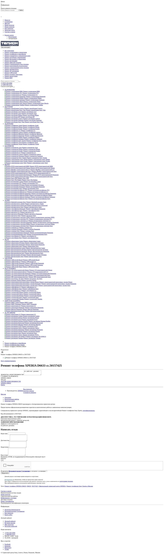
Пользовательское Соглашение (14, 511)
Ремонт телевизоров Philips (33, 98)
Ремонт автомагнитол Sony (33, 207)
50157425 (35, 486)
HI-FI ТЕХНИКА (10, 268)
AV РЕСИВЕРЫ (10, 312)
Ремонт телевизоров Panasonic (36, 96)
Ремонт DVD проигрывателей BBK (41, 166)
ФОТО (7, 239)
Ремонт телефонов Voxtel (31, 144)
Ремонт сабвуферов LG (28, 287)
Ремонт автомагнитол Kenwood (37, 205)
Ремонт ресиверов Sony (29, 333)
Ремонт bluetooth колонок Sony (36, 202)
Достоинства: (5, 440)
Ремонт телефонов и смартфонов (15, 54)
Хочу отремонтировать (8, 361)
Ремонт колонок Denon (28, 280)
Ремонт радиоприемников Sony (37, 234)
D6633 (29, 486)
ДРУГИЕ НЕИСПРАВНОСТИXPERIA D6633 (11, 382)
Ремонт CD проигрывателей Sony (39, 275)
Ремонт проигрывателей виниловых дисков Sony (54, 285)
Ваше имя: (4, 433)
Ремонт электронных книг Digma (39, 159)
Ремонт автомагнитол (12, 69)
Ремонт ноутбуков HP (27, 117)
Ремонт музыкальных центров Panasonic (46, 222)
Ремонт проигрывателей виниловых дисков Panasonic (58, 284)
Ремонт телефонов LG (28, 130)
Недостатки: (5, 447)
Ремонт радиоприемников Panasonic (41, 232)
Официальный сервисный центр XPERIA (52, 486)
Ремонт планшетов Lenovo (32, 154)
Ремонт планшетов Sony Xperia (37, 158)
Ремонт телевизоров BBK (31, 91)
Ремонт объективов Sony (31, 246)
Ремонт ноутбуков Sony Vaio (34, 122)
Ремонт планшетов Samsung (34, 156)
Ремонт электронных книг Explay (39, 161)
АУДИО (7, 200)
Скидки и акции (10, 32)
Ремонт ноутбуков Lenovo (31, 118)
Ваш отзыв (4, 455)
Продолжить (5, 473)
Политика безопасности (12, 509)
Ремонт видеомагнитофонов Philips (40, 195)
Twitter (7, 549)
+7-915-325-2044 (10, 533)
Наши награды (9, 25)
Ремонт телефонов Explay (31, 129)
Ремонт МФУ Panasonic (29, 304)
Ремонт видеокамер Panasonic (35, 187)
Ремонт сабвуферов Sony (30, 289)
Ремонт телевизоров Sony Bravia (37, 103)
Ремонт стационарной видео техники (17, 67)
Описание (8, 397)
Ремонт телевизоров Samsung (34, 100)
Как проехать (9, 28)
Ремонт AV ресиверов (12, 71)
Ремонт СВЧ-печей (11, 73)
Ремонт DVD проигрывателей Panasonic (46, 175)
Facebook (7, 544)
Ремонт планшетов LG (28, 152)
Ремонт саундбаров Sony (30, 238)
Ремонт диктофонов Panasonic (35, 209)
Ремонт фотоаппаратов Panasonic (38, 251)
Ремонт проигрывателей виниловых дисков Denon (55, 282)
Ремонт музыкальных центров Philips (43, 224)
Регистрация (12, 37)
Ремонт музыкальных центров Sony (41, 226)
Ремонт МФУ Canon (25, 302)
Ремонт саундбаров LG (28, 236)
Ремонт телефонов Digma (31, 127)
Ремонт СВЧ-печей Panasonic (34, 263)
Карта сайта (8, 515)
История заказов (10, 523)
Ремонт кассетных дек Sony (33, 278)
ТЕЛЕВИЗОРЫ (10, 89)
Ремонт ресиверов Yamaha (31, 338)
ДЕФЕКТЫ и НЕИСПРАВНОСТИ (12, 374)
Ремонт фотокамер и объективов (15, 59)
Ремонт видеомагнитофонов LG (37, 192)
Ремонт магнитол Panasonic (33, 214)
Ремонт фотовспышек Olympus (36, 255)
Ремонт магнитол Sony (28, 215)
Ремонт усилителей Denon (32, 292)
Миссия (7, 23)
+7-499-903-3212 (10, 534)
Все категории (9, 50)
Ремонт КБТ (9, 78)
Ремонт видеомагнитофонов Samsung (43, 197)
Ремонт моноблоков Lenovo (33, 108)
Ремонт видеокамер (11, 61)
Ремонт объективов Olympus (34, 243)
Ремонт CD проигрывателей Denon (40, 270)
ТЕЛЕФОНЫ (9, 124)
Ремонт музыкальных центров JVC (40, 219)
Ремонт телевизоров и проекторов (16, 52)
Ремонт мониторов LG (28, 306)
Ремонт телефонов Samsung (33, 139)
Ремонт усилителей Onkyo (32, 294)
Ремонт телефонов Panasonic (34, 135)
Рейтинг (3, 458)
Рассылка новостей (11, 526)
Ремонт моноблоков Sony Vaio (36, 110)
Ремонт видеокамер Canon (32, 181)
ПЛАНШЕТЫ (9, 146)
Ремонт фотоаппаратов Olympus (37, 250)
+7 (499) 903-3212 (6, 85)
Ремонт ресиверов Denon (31, 318)
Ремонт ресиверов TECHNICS (36, 336)
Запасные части (10, 30)
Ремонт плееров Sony (27, 231)
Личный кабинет (10, 521)
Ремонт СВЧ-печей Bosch (31, 260)
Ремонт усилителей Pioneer (33, 295)
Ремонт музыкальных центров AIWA (42, 217)
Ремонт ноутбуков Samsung (33, 120)
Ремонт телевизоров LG (30, 95)
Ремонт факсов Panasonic (31, 309)
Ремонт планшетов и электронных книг (17, 56)
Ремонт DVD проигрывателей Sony (41, 176)
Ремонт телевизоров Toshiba (34, 105)
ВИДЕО (7, 164)
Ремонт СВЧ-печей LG (28, 261)
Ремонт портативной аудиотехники (16, 66)
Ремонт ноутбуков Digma (31, 115)
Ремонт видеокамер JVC (30, 183)
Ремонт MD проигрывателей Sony (40, 277)
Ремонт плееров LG (25, 227)
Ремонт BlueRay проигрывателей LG (42, 170)
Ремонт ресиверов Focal (29, 319)
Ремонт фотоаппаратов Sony (34, 253)
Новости (7, 20)
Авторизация (12, 38)
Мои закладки (9, 524)
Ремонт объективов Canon (31, 241)
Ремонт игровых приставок (13, 74)
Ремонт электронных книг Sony (37, 163)
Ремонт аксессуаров (11, 76)
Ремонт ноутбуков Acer (28, 112)
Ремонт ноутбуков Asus (29, 113)
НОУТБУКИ (9, 107)
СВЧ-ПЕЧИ (8, 258)
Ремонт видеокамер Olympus (34, 185)
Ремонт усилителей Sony (31, 297)
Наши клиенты (9, 27)
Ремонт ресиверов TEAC (31, 335)
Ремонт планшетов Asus (30, 147)
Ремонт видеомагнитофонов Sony (39, 198)
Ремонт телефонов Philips (31, 137)
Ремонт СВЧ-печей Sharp (31, 267)
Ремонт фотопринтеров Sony (34, 311)
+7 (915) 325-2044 (6, 83)
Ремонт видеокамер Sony (31, 188)
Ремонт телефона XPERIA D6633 (15, 486)
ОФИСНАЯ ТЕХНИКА (12, 301)
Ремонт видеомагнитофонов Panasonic (43, 193)
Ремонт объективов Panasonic (35, 244)
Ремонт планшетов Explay (31, 151)
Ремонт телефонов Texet (30, 142)
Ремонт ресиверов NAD (30, 326)
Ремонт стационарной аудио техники (17, 64)
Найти (3, 385)
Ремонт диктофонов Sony (31, 210)
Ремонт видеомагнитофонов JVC (39, 190)
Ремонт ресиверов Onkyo (31, 328)
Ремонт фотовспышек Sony (33, 256)
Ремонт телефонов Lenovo (31, 132)
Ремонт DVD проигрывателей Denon (43, 168)
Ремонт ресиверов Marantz (32, 324)
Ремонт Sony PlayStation (29, 180)
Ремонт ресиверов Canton (31, 316)
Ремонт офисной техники (13, 62)
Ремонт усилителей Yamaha (33, 299)
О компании (9, 22)
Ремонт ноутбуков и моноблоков (15, 57)
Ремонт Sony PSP (23, 178)
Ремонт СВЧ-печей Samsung (34, 265)
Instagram (7, 546)
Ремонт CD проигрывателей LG (37, 272)
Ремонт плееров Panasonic (31, 229)
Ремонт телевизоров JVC (31, 93)
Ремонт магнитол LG (27, 212)
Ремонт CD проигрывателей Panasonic (43, 273)
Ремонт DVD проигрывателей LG (40, 173)
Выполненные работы (12, 399)
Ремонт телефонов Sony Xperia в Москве (80, 486)
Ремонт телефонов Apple (30, 125)
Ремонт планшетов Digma (31, 149)
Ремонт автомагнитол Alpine (34, 204)
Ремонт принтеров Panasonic (34, 307)
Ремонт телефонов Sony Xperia (36, 141)
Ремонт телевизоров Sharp (31, 101)
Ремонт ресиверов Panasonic (34, 330)
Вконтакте (8, 547)
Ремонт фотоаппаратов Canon (35, 248)
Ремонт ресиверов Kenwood (34, 323)
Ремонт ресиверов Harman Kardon (39, 321)
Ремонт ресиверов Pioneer (31, 331)
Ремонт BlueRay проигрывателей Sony (44, 171)
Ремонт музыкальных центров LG (40, 221)
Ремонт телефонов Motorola (33, 134)
